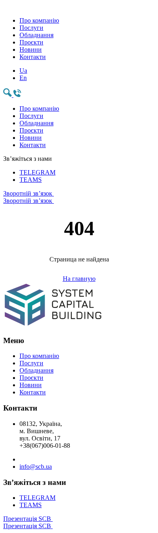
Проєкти (31, 42)
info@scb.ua (35, 466)
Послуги (31, 27)
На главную (79, 278)
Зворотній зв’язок (28, 197)
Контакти (32, 56)
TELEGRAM (37, 172)
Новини (30, 49)
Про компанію (39, 20)
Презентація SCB (28, 522)
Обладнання (36, 35)
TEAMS (30, 179)
